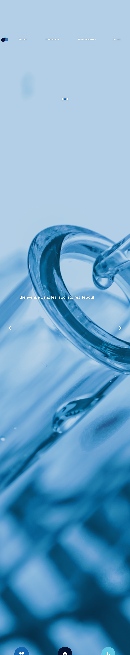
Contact (116, 39)
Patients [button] (23, 39)
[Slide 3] (67, 99)
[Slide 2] (65, 99)
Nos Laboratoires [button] (86, 39)
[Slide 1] (63, 99)
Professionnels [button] (53, 39)
